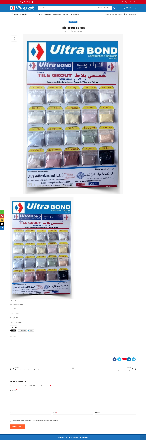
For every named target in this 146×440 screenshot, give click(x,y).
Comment (13, 390)
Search (114, 8)
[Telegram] (32, 2)
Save (27, 1)
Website (97, 413)
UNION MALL (108, 14)
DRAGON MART (117, 14)
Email (55, 413)
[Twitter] (22, 2)
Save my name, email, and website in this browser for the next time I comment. (35, 421)
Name (12, 413)
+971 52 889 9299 (130, 14)
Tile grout (73, 22)
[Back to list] (73, 368)
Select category (103, 8)
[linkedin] (30, 2)
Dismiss (143, 437)
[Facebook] (20, 2)
